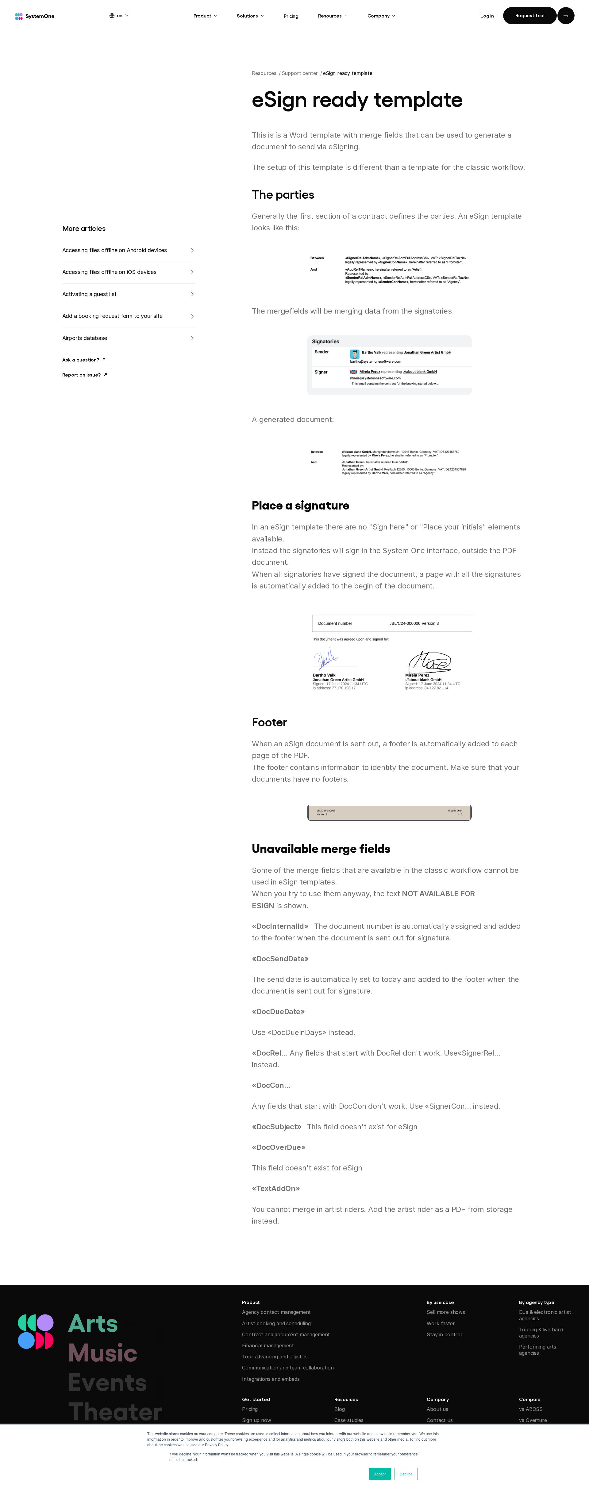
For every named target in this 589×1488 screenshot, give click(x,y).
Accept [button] (380, 1473)
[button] (124, 15)
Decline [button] (406, 1473)
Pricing (291, 15)
